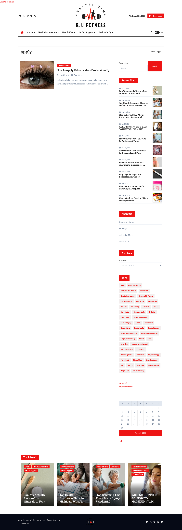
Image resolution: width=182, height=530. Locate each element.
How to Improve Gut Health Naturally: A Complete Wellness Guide (132, 188)
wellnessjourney (138, 371)
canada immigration (127, 296)
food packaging (126, 323)
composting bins (126, 301)
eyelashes (152, 312)
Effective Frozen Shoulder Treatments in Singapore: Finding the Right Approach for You (133, 166)
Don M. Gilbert (63, 75)
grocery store (125, 328)
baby (122, 285)
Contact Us (124, 241)
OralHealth (140, 349)
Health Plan (68, 32)
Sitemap (123, 228)
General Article (63, 65)
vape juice (140, 365)
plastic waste (137, 360)
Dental (27, 467)
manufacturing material (140, 344)
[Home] (22, 32)
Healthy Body (105, 32)
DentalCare (140, 301)
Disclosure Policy (127, 222)
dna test (123, 307)
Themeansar (23, 523)
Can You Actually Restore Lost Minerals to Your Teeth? (133, 92)
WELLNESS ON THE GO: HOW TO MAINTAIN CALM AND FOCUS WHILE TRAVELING (133, 129)
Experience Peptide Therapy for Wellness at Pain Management (132, 141)
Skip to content (7, 1)
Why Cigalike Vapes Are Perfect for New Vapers (130, 175)
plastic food (125, 360)
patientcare (140, 355)
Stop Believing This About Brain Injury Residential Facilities (131, 117)
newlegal (123, 383)
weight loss (125, 371)
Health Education (139, 467)
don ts (156, 307)
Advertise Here (126, 235)
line (149, 339)
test (122, 365)
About (30, 32)
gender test (149, 323)
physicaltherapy (153, 355)
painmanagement (126, 355)
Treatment (115, 467)
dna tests (146, 307)
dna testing (135, 307)
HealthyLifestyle (153, 328)
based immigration (134, 285)
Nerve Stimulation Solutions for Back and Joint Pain (132, 151)
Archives (123, 260)
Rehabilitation (102, 467)
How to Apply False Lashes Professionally (83, 70)
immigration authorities (129, 333)
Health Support (86, 32)
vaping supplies (153, 365)
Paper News (52, 520)
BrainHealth (144, 291)
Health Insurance (67, 467)
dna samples (152, 301)
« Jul (122, 441)
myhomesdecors (126, 386)
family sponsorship (140, 317)
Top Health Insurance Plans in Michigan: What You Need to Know (133, 105)
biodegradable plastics (128, 291)
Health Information (47, 32)
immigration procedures (149, 333)
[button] (162, 32)
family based (125, 317)
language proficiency (128, 339)
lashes (141, 339)
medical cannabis (127, 349)
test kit (130, 365)
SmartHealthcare (151, 360)
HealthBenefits (139, 328)
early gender (125, 312)
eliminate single (139, 312)
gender (138, 323)
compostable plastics (146, 296)
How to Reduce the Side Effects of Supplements (133, 199)
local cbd (124, 344)
